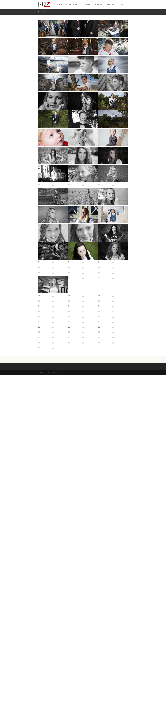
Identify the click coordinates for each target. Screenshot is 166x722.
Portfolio (59, 4)
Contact (123, 4)
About (114, 4)
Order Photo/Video (102, 4)
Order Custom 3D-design (83, 4)
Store (68, 4)
